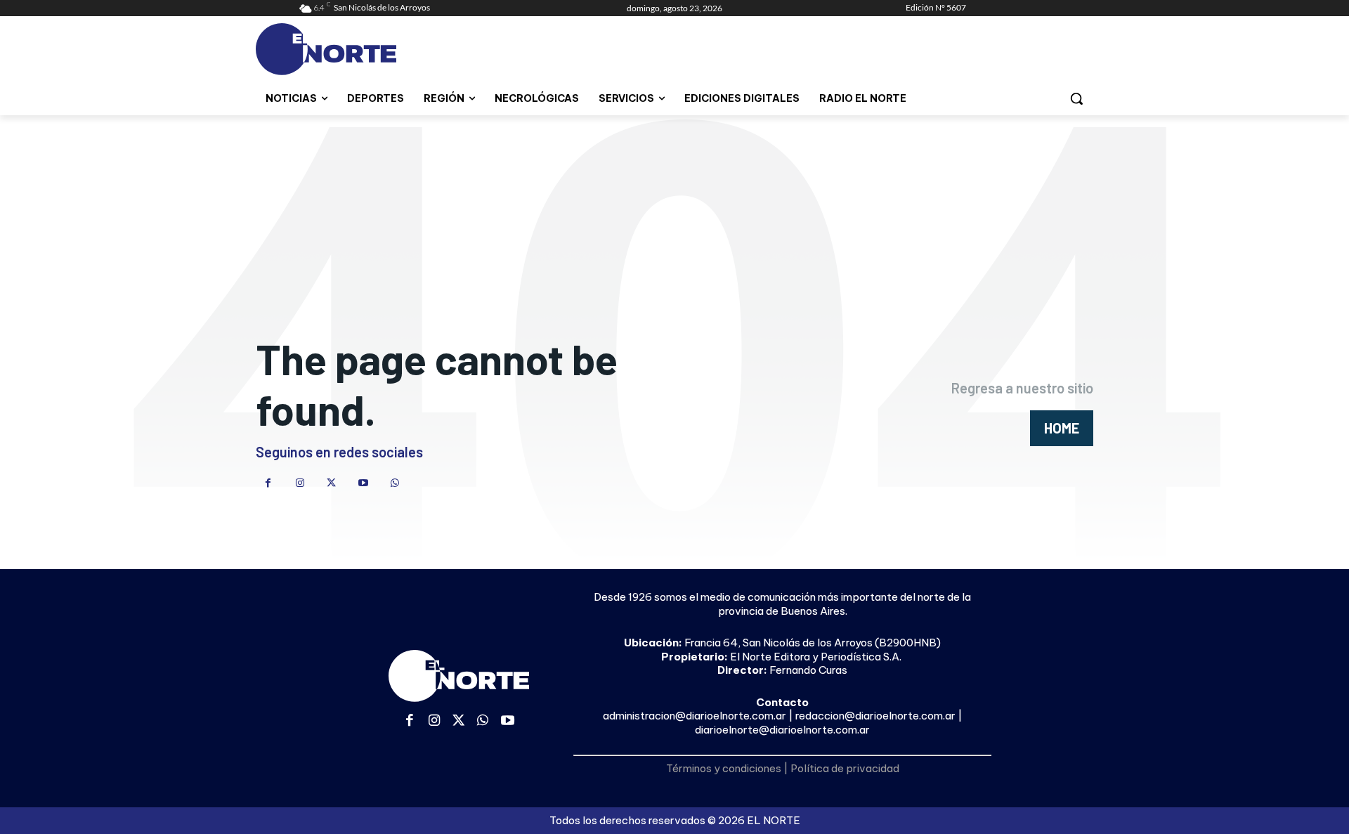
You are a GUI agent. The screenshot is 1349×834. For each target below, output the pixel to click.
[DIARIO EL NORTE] (381, 49)
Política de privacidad (844, 768)
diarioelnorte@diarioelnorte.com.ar (782, 729)
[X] (331, 483)
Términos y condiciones (723, 768)
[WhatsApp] (394, 483)
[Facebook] (268, 483)
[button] (1076, 98)
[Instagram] (299, 483)
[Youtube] (363, 483)
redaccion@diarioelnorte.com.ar (875, 715)
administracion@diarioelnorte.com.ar (694, 715)
